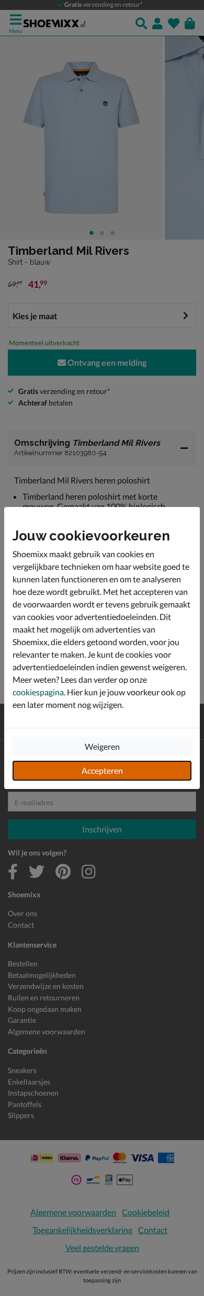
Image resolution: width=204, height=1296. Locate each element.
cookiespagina (38, 692)
